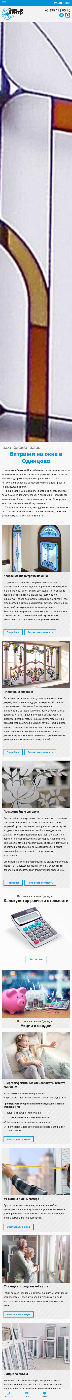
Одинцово (63, 3)
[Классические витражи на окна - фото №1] (36, 548)
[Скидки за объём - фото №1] (36, 1346)
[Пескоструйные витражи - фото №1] (36, 784)
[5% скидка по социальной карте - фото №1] (36, 1259)
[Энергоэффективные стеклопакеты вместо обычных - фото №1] (36, 1055)
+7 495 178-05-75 (57, 10)
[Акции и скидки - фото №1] (36, 994)
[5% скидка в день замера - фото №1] (36, 1171)
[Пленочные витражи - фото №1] (36, 664)
